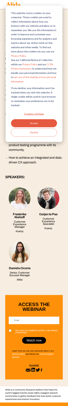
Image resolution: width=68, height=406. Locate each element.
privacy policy (18, 354)
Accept (34, 123)
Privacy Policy (18, 55)
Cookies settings (34, 113)
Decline (34, 132)
